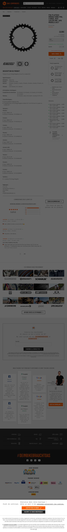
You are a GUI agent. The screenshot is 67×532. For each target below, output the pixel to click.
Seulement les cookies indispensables (33, 512)
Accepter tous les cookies (32, 508)
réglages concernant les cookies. (50, 504)
